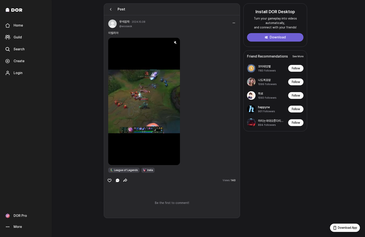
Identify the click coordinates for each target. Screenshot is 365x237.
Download (278, 37)
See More (297, 56)
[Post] (110, 9)
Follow (296, 68)
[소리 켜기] (175, 42)
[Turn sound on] (120, 160)
